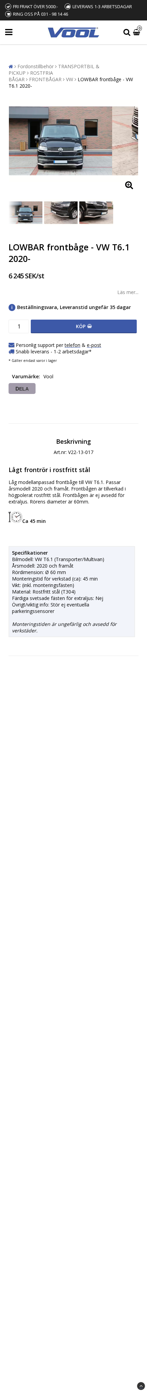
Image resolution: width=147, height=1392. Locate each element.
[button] (137, 33)
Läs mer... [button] (127, 292)
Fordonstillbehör (35, 66)
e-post (94, 345)
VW (69, 79)
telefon (72, 345)
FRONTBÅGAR (45, 79)
